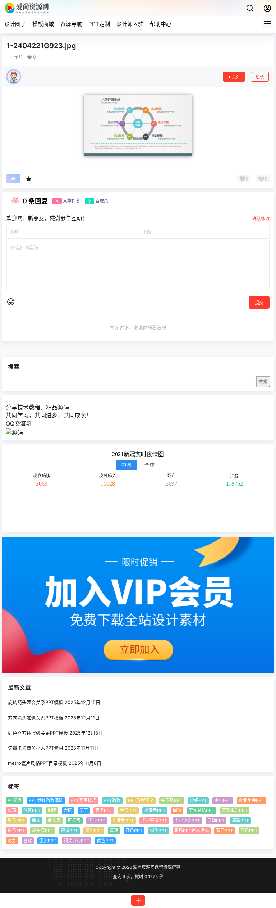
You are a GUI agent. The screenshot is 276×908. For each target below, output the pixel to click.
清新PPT (240, 820)
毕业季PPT (123, 820)
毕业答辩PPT (154, 820)
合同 (68, 810)
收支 (36, 820)
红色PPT (134, 830)
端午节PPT (43, 830)
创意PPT (32, 810)
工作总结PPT (202, 810)
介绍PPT (198, 800)
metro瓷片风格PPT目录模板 (37, 763)
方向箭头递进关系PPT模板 (35, 718)
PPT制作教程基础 (46, 800)
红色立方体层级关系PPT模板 (38, 733)
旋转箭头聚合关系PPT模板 (35, 702)
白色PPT (16, 830)
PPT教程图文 (141, 800)
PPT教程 (112, 800)
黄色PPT (105, 840)
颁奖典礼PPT (76, 840)
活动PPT (216, 820)
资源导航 (71, 24)
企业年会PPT (251, 800)
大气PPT (128, 810)
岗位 (177, 810)
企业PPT (222, 800)
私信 (260, 77)
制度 (52, 810)
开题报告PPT (235, 810)
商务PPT (103, 810)
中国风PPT (172, 800)
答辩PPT (69, 830)
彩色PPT (16, 820)
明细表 (74, 820)
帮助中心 (160, 24)
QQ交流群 (19, 423)
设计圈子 (15, 24)
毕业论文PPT (187, 820)
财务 (12, 840)
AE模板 (15, 800)
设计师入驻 (129, 24)
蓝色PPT (249, 830)
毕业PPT (96, 820)
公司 (12, 810)
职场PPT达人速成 (191, 830)
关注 (236, 77)
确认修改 (261, 218)
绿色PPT (158, 830)
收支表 (54, 820)
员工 (83, 810)
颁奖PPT (47, 840)
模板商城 (43, 24)
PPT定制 (99, 24)
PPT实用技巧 (83, 800)
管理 (114, 830)
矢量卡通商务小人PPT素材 (35, 748)
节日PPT (224, 830)
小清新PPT (155, 810)
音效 (27, 840)
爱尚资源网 (143, 867)
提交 (259, 302)
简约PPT (93, 830)
